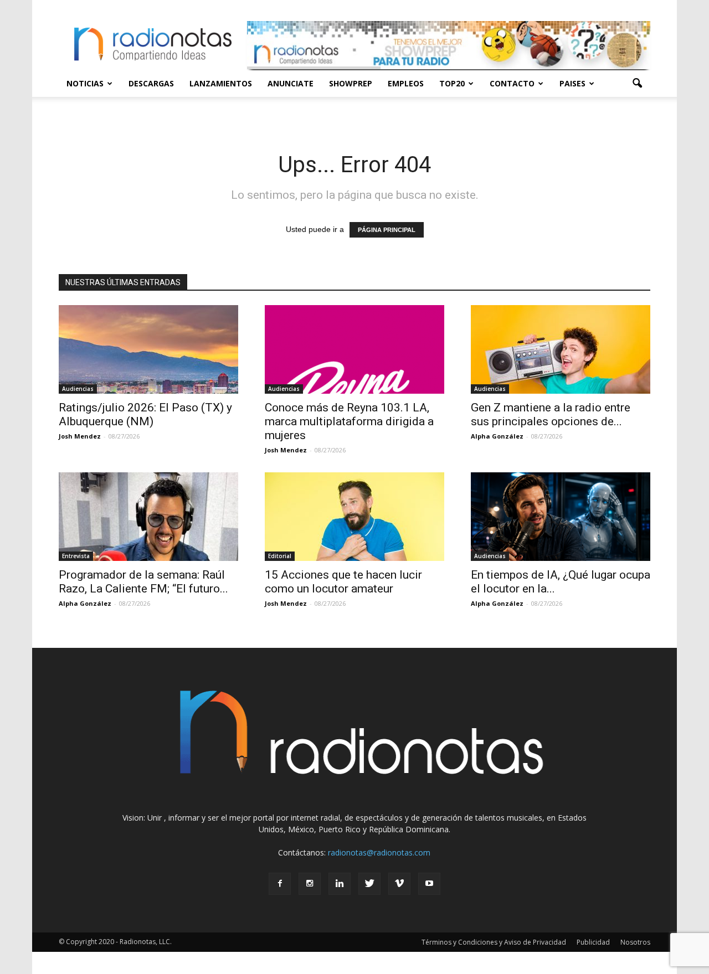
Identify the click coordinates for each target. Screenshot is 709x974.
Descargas (151, 83)
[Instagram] (310, 884)
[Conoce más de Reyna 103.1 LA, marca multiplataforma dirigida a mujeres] (354, 349)
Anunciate (291, 83)
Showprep (350, 83)
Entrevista (76, 556)
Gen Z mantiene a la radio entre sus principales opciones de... (550, 414)
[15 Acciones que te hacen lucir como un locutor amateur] (354, 516)
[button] (637, 83)
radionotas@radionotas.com (379, 852)
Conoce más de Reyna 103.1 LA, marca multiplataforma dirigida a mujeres (349, 421)
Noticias (85, 83)
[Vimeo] (399, 884)
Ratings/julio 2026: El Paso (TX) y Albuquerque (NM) (145, 414)
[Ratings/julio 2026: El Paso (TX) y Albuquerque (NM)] (148, 349)
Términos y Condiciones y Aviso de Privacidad (494, 942)
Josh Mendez (80, 436)
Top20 (452, 83)
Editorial (279, 556)
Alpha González (497, 436)
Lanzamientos (220, 83)
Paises (572, 83)
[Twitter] (369, 884)
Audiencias (78, 389)
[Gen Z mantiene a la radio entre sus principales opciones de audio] (560, 349)
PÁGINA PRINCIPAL (386, 229)
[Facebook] (280, 884)
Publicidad (593, 942)
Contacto (512, 83)
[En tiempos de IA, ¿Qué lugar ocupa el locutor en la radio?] (560, 516)
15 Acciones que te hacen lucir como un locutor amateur (343, 581)
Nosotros (635, 942)
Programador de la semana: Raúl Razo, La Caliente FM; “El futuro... (143, 581)
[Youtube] (429, 884)
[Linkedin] (339, 884)
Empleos (406, 83)
